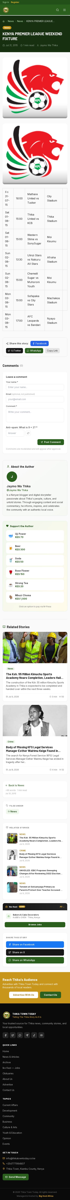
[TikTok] (34, 1035)
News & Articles (11, 1056)
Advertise (8, 1084)
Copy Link (52, 350)
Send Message (17, 1177)
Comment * (11, 406)
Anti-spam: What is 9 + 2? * (21, 427)
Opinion (7, 1138)
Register (15, 2)
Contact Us (50, 994)
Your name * (12, 382)
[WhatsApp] (20, 1035)
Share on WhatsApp (23, 960)
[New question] (28, 433)
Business (7, 1121)
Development (10, 1110)
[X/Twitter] (13, 1035)
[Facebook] (5, 1035)
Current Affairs (10, 1105)
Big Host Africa (46, 1196)
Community (8, 1116)
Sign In (6, 2)
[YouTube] (41, 1035)
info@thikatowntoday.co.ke (20, 1158)
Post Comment (52, 442)
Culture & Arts (10, 1127)
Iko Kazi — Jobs (11, 1067)
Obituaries (8, 1073)
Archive (7, 1062)
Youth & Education (12, 1132)
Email (20, 394)
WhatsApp (35, 350)
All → (62, 906)
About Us (7, 1079)
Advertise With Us (23, 994)
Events (6, 1143)
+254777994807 (15, 1163)
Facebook (41, 343)
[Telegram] (27, 1035)
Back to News (16, 785)
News (11, 21)
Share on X (18, 952)
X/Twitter (16, 350)
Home (6, 1051)
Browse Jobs (35, 924)
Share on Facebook (23, 944)
